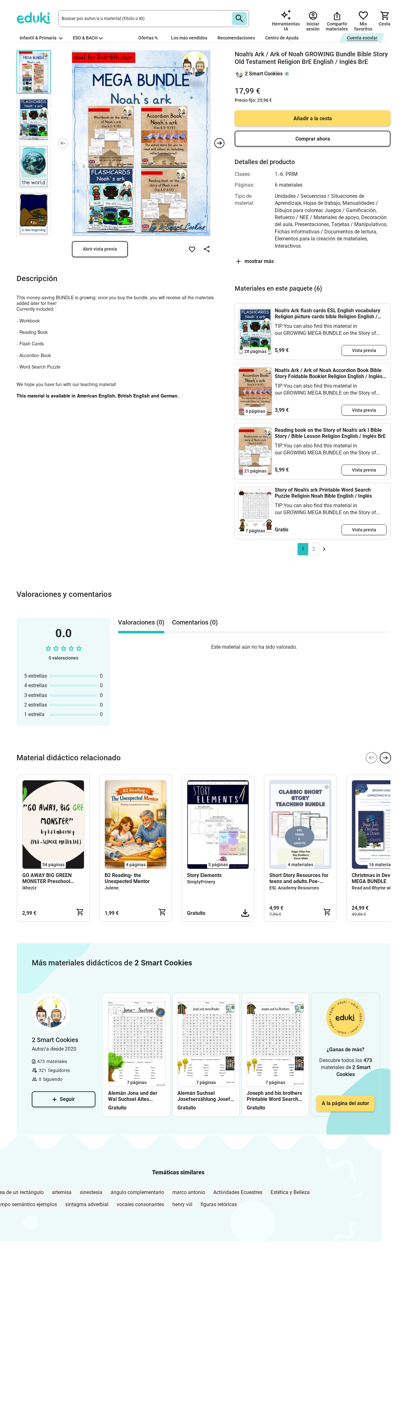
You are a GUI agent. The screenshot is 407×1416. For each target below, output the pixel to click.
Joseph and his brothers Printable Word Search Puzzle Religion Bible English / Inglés (274, 1096)
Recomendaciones (236, 37)
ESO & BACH (85, 37)
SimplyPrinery (201, 881)
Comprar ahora (312, 139)
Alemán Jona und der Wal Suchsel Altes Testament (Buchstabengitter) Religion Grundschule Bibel (132, 1096)
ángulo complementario (137, 1192)
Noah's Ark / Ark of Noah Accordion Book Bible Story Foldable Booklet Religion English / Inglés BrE (329, 373)
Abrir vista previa (100, 249)
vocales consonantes (140, 1204)
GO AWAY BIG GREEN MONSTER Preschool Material (47, 878)
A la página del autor (345, 1103)
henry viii (182, 1204)
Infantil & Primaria (39, 37)
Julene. (112, 887)
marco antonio (188, 1192)
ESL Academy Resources (294, 887)
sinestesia (91, 1192)
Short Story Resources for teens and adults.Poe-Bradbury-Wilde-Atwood (298, 878)
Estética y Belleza (290, 1192)
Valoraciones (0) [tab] (141, 622)
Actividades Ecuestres (237, 1192)
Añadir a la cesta (312, 118)
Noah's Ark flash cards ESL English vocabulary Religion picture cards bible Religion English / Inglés (327, 313)
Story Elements (204, 875)
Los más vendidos (189, 37)
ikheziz (29, 887)
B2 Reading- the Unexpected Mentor (127, 878)
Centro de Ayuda (282, 37)
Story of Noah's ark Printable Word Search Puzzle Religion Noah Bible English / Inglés (323, 493)
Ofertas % (148, 37)
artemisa (62, 1192)
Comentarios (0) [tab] (195, 622)
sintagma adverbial (86, 1204)
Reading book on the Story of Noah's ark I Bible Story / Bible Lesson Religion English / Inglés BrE (330, 433)
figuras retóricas (219, 1204)
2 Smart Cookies (264, 74)
